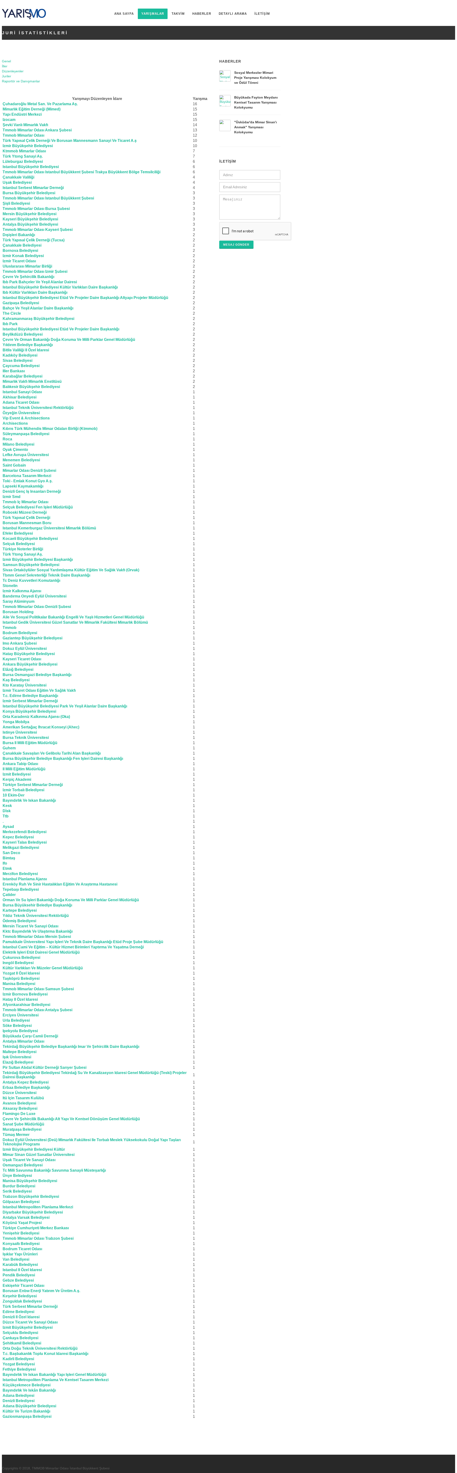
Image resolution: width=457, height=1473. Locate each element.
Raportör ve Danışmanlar (21, 81)
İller (4, 66)
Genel (6, 61)
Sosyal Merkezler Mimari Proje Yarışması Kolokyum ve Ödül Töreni (255, 78)
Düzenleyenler (13, 71)
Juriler (6, 76)
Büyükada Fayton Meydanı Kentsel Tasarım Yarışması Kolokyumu (256, 102)
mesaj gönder (236, 244)
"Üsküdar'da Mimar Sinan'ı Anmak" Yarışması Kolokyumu (255, 127)
